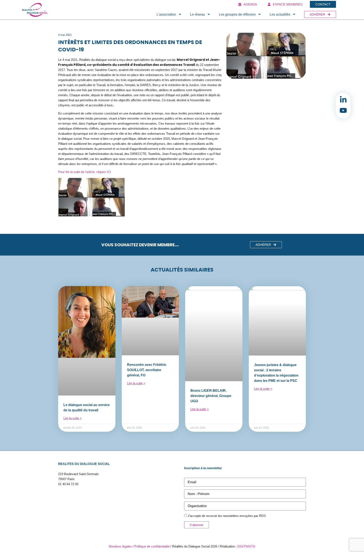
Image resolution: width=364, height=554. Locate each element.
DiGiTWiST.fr (246, 546)
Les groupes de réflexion (237, 14)
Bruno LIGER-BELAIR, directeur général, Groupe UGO (210, 396)
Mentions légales (120, 546)
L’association (166, 14)
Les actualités (280, 14)
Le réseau (197, 14)
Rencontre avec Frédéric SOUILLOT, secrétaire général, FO (146, 370)
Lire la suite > (72, 418)
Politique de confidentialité (152, 546)
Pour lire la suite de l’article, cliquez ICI (84, 172)
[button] (266, 244)
